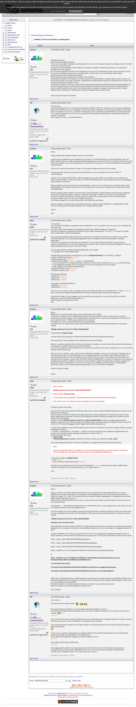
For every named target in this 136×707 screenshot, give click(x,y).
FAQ (9, 45)
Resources (11, 40)
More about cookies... (59, 11)
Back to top (34, 99)
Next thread (48, 35)
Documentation (13, 37)
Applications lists (14, 35)
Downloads (12, 33)
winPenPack (61, 693)
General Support (103, 20)
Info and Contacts (14, 52)
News (10, 30)
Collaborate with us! (15, 47)
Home (10, 25)
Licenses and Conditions (17, 49)
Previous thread (37, 35)
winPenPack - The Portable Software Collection (71, 20)
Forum (10, 28)
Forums (92, 20)
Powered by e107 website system (56, 695)
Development (12, 42)
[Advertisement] (77, 28)
